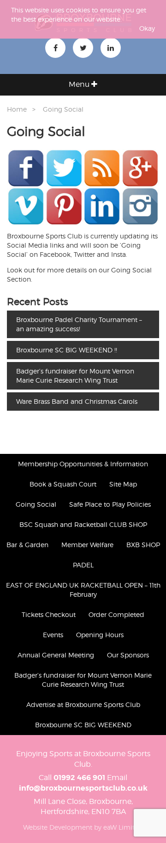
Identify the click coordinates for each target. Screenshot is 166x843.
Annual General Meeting (56, 655)
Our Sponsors (128, 655)
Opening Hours (100, 635)
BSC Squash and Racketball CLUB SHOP (83, 524)
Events (53, 635)
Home (17, 109)
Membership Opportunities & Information (83, 464)
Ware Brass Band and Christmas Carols (76, 401)
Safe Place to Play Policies (110, 504)
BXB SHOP (143, 545)
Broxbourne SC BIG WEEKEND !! (66, 350)
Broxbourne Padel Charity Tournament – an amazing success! (79, 324)
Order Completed (116, 614)
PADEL (83, 565)
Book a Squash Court (63, 484)
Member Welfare (87, 545)
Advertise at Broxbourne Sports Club (83, 704)
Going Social (63, 109)
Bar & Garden (27, 545)
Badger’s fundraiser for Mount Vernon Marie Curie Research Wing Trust (75, 375)
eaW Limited (123, 827)
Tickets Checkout (49, 614)
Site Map (123, 484)
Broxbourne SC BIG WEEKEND (83, 725)
